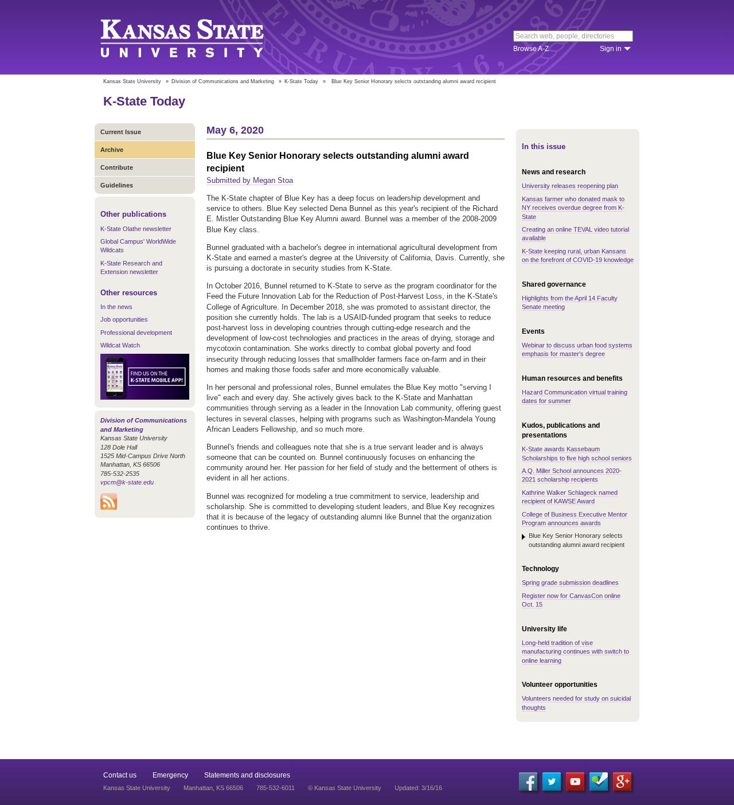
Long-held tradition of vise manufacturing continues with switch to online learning (575, 651)
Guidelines (116, 185)
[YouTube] (575, 781)
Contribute (116, 167)
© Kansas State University (344, 787)
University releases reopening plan (570, 185)
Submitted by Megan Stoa (249, 180)
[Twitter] (551, 781)
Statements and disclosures (247, 775)
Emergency (170, 775)
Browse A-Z (531, 49)
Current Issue (120, 131)
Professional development (136, 332)
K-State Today (301, 81)
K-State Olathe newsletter (135, 228)
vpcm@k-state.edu (127, 482)
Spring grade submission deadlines (570, 582)
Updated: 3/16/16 (418, 787)
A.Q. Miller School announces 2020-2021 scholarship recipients (572, 475)
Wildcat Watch (120, 345)
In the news (116, 306)
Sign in (611, 49)
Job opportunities (124, 319)
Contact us (119, 775)
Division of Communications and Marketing (222, 81)
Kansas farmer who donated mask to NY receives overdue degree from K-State (573, 208)
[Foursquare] (598, 781)
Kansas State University (196, 37)
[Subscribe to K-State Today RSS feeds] (108, 507)
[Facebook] (528, 781)
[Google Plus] (622, 781)
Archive (111, 149)
